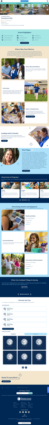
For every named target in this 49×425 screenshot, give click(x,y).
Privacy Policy (22, 418)
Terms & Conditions (29, 418)
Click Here (29, 3)
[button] (24, 309)
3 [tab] (22, 294)
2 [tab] (21, 294)
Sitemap (29, 405)
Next (47, 9)
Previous (1, 9)
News (29, 402)
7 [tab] (27, 294)
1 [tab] (20, 294)
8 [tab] (28, 294)
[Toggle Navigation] (47, 1)
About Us (14, 402)
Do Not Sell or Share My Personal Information (24, 419)
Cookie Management (36, 418)
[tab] (13, 334)
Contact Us (22, 405)
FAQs (14, 405)
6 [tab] (26, 294)
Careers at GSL (23, 402)
